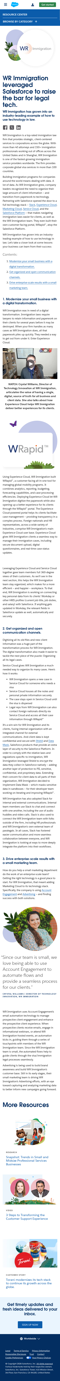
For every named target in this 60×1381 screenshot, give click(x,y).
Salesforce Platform (14, 212)
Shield (39, 740)
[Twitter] (11, 127)
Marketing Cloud (12, 208)
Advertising (28, 894)
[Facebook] (5, 127)
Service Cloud (30, 208)
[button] (20, 21)
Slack (32, 204)
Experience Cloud (46, 204)
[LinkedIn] (18, 127)
